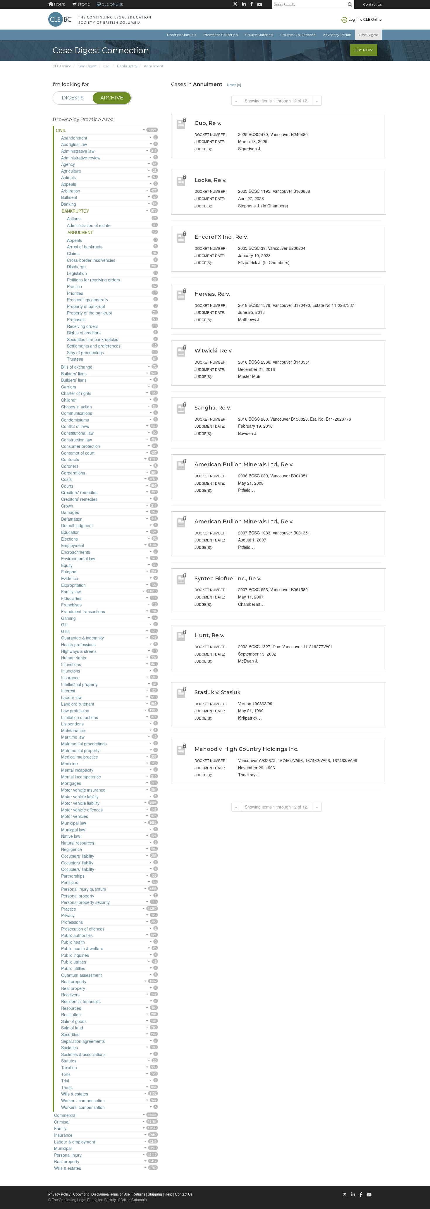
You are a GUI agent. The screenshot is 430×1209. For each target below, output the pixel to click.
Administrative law (77, 151)
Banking (68, 204)
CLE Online (62, 66)
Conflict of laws (75, 426)
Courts (67, 486)
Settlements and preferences (94, 346)
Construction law (76, 440)
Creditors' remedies (79, 492)
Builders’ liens (74, 380)
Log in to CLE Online (365, 19)
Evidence (69, 578)
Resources (71, 1008)
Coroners (69, 466)
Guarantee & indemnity (82, 638)
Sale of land (72, 1028)
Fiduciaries (71, 598)
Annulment (154, 66)
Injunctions (71, 664)
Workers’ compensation (83, 1107)
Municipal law (73, 823)
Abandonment (74, 138)
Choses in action (76, 407)
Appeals (68, 184)
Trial (65, 1081)
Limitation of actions (79, 717)
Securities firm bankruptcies (92, 339)
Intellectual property (79, 684)
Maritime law (73, 737)
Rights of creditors (84, 333)
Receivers (70, 995)
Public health (73, 942)
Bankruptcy (127, 66)
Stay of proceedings (85, 352)
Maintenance (73, 730)
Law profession (75, 710)
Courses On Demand (298, 34)
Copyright (81, 1194)
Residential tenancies (81, 1001)
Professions (72, 922)
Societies (69, 1047)
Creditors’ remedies (79, 499)
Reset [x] (234, 84)
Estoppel (69, 572)
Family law (71, 591)
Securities (70, 1034)
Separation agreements (83, 1041)
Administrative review (80, 158)
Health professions (78, 644)
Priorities (75, 293)
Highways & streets (79, 651)
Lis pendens (72, 724)
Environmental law (78, 558)
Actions (73, 218)
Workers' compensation (83, 1100)
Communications (76, 413)
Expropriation (73, 585)
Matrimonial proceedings (84, 744)
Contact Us (372, 4)
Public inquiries (75, 955)
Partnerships (73, 876)
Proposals (76, 319)
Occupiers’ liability (77, 869)
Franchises (71, 605)
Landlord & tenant (77, 704)
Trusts (67, 1087)
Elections (69, 539)
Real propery (73, 988)
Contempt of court (77, 453)
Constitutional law (77, 433)
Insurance (70, 677)
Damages (70, 512)
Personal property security (85, 902)
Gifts (65, 631)
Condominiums (75, 420)
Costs (66, 479)
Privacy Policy (59, 1194)
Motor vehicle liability (80, 803)
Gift (64, 624)
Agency (68, 164)
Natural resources (77, 843)
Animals (68, 177)
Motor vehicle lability (80, 796)
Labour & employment (74, 1142)
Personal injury (68, 1155)
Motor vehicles (74, 816)
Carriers (68, 387)
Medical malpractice (79, 757)
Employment (72, 545)
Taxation (69, 1067)
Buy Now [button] (364, 50)
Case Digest (368, 34)
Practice (74, 286)
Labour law (71, 697)
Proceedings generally (87, 299)
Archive (111, 98)
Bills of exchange (76, 367)
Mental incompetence (81, 777)
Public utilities (73, 962)
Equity (67, 565)
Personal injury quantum (83, 889)
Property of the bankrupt (89, 313)
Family (60, 1128)
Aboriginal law (74, 144)
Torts (65, 1074)
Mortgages (71, 783)
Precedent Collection (220, 34)
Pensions (69, 882)
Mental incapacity (77, 770)
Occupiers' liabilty (77, 863)
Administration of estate (89, 225)
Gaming (68, 618)
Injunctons (70, 671)
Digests (73, 98)
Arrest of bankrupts (84, 247)
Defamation (71, 519)
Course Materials (259, 34)
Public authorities (77, 935)
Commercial (65, 1115)
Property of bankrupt (86, 306)
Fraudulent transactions (83, 611)
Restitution (71, 1014)
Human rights (73, 658)
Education (70, 532)
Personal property (77, 896)
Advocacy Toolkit (337, 34)
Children (69, 400)
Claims (73, 253)
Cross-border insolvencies (91, 260)
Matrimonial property (80, 750)
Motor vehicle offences (82, 810)
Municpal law (73, 830)
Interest (68, 691)
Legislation (77, 273)
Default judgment (77, 525)
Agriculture (71, 171)
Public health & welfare (82, 948)
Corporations (73, 473)
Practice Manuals (181, 34)
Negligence (71, 849)
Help (168, 1194)
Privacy (68, 915)
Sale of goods (74, 1021)
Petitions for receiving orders (93, 280)
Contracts (70, 459)
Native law (70, 836)
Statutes (68, 1061)
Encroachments (75, 552)
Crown (67, 506)
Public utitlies (73, 968)
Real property (73, 981)
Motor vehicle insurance (83, 790)
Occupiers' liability (77, 856)
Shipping (155, 1194)
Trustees (75, 359)
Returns (139, 1194)
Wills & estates (74, 1094)
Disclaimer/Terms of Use (110, 1194)
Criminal (61, 1122)
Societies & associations (83, 1054)
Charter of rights (76, 393)
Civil (107, 66)
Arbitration (70, 191)
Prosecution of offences (82, 929)
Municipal (63, 1148)
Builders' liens (74, 373)
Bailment (69, 197)
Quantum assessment (81, 975)
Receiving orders (82, 326)
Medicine (69, 763)
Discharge (76, 266)
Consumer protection (80, 446)
